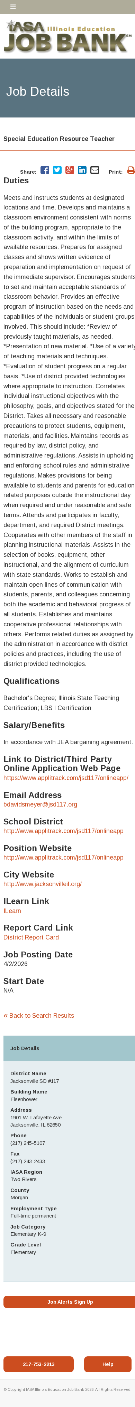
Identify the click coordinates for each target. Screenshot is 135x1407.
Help (108, 1364)
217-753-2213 (39, 1364)
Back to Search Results (38, 1015)
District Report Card (31, 937)
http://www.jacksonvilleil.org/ (42, 884)
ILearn (12, 910)
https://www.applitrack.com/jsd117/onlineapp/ (65, 777)
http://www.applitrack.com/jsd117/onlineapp (63, 831)
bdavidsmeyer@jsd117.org (40, 804)
